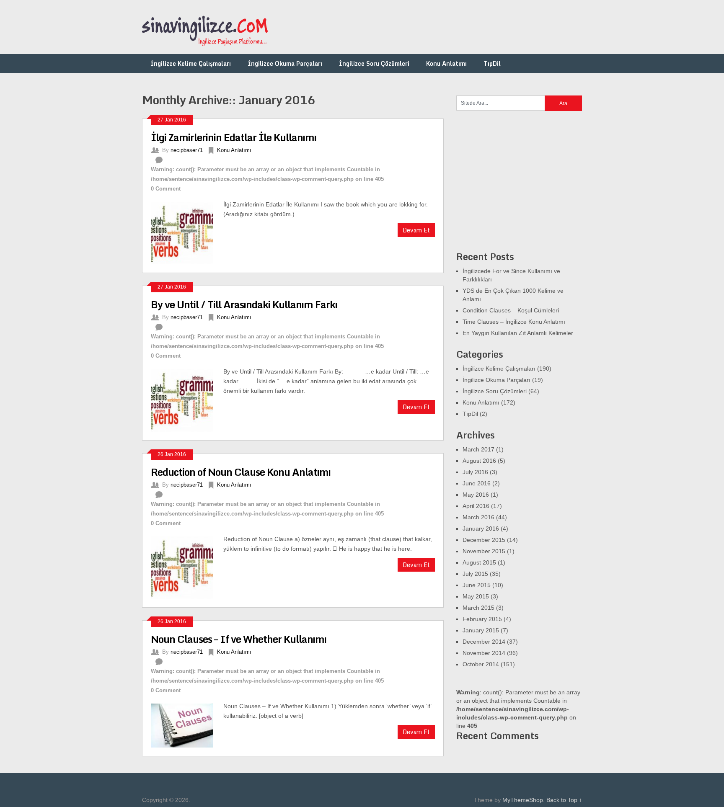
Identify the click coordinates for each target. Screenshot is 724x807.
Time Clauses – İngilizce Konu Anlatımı (514, 321)
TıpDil (492, 63)
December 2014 (484, 641)
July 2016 (475, 472)
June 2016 (477, 483)
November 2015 (484, 551)
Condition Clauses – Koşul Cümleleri (511, 310)
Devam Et (416, 230)
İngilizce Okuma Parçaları (285, 63)
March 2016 (478, 517)
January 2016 (481, 528)
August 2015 (479, 562)
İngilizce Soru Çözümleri (374, 63)
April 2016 (476, 506)
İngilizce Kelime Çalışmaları (190, 63)
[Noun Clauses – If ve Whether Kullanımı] (187, 724)
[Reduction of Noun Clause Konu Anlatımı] (187, 566)
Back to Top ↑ (564, 800)
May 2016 (476, 494)
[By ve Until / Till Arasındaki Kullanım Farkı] (187, 399)
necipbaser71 (187, 150)
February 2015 (482, 619)
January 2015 (481, 630)
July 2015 (475, 573)
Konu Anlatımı (446, 63)
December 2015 (484, 539)
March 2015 (478, 607)
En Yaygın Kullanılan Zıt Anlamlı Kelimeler (518, 333)
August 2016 (479, 460)
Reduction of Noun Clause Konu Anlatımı (241, 472)
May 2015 (476, 596)
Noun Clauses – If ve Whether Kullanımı (238, 639)
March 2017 (478, 449)
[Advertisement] (429, 27)
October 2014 (481, 664)
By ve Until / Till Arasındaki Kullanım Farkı (244, 304)
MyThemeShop (522, 800)
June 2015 (477, 585)
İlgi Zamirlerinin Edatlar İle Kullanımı (233, 137)
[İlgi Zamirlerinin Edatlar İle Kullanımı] (187, 232)
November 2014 (484, 653)
